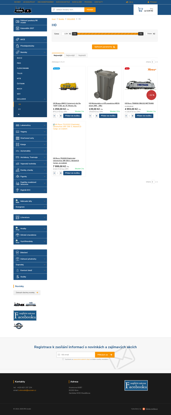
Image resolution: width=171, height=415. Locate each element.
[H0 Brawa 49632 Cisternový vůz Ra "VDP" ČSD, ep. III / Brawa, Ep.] (69, 84)
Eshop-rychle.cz (152, 409)
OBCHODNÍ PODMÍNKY (46, 2)
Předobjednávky (27, 46)
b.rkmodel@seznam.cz (27, 390)
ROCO (19, 58)
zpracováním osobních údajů (81, 359)
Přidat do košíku (72, 115)
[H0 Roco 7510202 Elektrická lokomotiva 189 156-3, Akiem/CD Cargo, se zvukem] (69, 139)
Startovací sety (27, 138)
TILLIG (19, 73)
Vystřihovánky (26, 241)
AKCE (22, 39)
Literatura (24, 217)
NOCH (19, 89)
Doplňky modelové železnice (28, 183)
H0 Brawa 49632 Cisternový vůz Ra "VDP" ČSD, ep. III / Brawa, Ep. (67, 104)
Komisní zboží (26, 270)
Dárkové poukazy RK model (29, 21)
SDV (18, 94)
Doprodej (20, 265)
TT (19, 109)
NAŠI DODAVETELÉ (63, 2)
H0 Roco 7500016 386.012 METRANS (139, 103)
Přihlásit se (102, 355)
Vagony (23, 132)
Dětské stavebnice (28, 235)
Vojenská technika (28, 164)
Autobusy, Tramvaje (29, 157)
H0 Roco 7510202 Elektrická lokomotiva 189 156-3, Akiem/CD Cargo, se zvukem (66, 160)
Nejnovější (58, 55)
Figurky (23, 176)
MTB (19, 78)
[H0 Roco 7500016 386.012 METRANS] (140, 84)
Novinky (23, 52)
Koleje (23, 144)
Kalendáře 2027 (27, 28)
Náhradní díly (26, 201)
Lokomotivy (25, 125)
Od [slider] (74, 33)
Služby (23, 277)
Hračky (23, 228)
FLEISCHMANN (23, 68)
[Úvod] (31, 9)
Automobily (25, 151)
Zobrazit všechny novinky (25, 292)
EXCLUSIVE (21, 99)
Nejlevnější (70, 55)
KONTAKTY (99, 2)
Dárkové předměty (28, 259)
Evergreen (20, 207)
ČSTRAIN (20, 84)
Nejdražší (82, 55)
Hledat (90, 9)
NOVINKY (17, 2)
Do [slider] (141, 33)
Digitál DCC (25, 190)
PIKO (19, 63)
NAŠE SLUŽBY (77, 2)
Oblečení (24, 252)
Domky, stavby (26, 170)
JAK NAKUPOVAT (29, 2)
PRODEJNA (88, 2)
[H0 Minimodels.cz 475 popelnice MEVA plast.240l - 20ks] (104, 84)
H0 (19, 104)
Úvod (53, 19)
